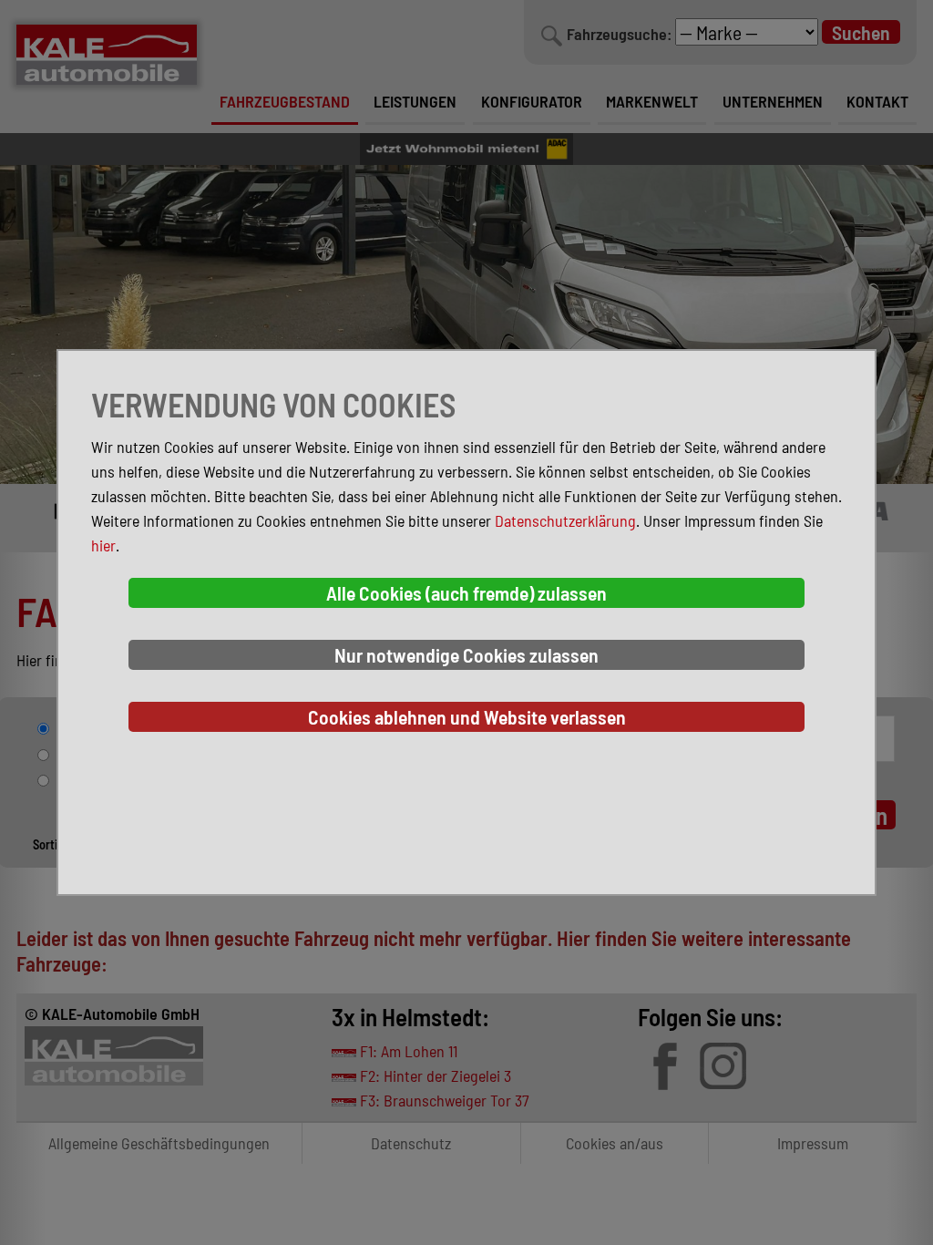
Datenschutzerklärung (565, 520)
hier (103, 545)
